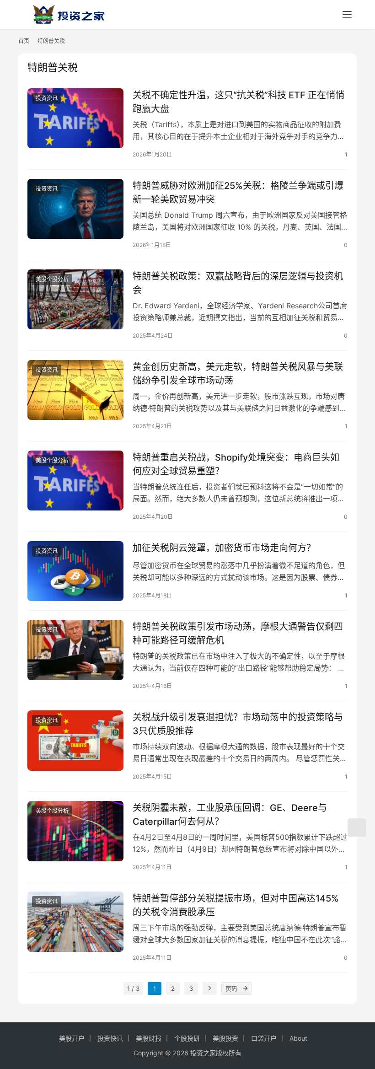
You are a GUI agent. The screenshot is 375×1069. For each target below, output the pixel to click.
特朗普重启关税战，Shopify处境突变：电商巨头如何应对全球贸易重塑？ (236, 464)
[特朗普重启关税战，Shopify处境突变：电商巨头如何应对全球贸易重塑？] (75, 480)
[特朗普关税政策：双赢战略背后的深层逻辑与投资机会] (75, 299)
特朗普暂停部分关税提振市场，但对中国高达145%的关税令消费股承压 (236, 905)
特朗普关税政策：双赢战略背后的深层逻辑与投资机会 (238, 283)
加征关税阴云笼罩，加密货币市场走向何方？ (224, 548)
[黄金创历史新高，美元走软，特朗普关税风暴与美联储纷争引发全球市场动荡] (75, 390)
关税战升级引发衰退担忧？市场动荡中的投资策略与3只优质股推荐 (238, 724)
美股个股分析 (52, 279)
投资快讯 (110, 1038)
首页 (23, 41)
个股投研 (187, 1038)
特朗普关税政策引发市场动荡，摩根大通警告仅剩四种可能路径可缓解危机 (238, 633)
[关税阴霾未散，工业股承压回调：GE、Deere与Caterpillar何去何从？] (75, 831)
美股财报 (148, 1038)
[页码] (245, 988)
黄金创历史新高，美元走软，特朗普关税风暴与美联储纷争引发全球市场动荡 (238, 373)
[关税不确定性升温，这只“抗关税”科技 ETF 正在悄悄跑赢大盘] (75, 118)
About (298, 1038)
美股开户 (72, 1038)
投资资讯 (47, 98)
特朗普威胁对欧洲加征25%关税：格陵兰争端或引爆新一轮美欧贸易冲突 (238, 192)
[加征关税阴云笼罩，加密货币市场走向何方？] (75, 571)
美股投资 (225, 1038)
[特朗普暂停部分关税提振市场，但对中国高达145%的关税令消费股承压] (75, 921)
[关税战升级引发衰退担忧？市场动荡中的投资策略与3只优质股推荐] (75, 740)
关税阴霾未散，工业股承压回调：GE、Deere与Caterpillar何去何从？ (230, 814)
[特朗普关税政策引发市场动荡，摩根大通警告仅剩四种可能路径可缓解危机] (75, 650)
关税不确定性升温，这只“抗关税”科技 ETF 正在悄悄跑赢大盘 (238, 102)
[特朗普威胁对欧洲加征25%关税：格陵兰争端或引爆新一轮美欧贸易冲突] (75, 209)
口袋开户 (264, 1038)
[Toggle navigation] (347, 14)
